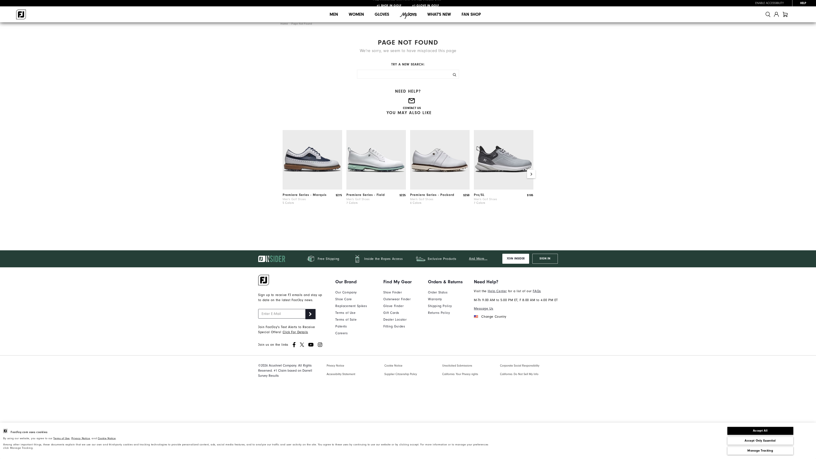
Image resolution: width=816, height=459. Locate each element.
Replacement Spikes (351, 306)
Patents (341, 326)
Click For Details (295, 332)
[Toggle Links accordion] (351, 282)
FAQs (537, 291)
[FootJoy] (21, 14)
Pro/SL (479, 195)
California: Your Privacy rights (460, 374)
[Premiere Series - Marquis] (312, 188)
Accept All (760, 430)
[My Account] (776, 14)
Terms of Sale (346, 320)
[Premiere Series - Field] (376, 188)
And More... (478, 259)
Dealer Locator (395, 320)
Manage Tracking (760, 450)
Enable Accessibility (769, 3)
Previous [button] (284, 174)
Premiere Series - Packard (432, 195)
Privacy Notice (80, 438)
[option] (312, 174)
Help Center (497, 291)
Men (334, 14)
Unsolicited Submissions (457, 365)
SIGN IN (545, 258)
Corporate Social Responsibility (519, 365)
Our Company (346, 292)
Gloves (382, 14)
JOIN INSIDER (516, 258)
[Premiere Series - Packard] (440, 188)
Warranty (435, 299)
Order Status (438, 292)
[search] (768, 14)
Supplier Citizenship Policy (400, 374)
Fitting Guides (394, 326)
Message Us (483, 308)
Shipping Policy (440, 306)
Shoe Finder (392, 292)
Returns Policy (439, 313)
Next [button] (531, 174)
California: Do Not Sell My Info (519, 374)
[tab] (785, 14)
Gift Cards (391, 313)
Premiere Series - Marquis (305, 195)
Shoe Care (343, 299)
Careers (341, 333)
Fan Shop (471, 14)
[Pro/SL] (503, 188)
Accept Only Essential (760, 440)
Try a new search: (408, 64)
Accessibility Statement (341, 374)
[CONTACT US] (412, 102)
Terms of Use (61, 438)
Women (356, 14)
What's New (439, 14)
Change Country (493, 317)
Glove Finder (393, 306)
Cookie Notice (107, 438)
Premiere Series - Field (365, 195)
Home (284, 23)
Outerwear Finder (397, 299)
